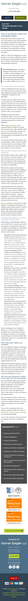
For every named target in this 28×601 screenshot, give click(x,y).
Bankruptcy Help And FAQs (12, 433)
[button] (7, 18)
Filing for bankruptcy (7, 203)
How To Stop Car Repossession (13, 444)
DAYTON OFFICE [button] (14, 556)
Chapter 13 (4, 131)
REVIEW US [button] (14, 578)
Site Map (12, 592)
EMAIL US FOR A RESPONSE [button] (13, 530)
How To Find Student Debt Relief (13, 478)
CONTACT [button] (21, 17)
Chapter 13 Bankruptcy (11, 440)
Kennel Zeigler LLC (13, 588)
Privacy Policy (20, 592)
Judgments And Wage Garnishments (14, 447)
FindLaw (14, 596)
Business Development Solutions (13, 594)
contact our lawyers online (18, 412)
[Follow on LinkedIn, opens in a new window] (14, 567)
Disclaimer (6, 592)
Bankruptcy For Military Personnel (14, 451)
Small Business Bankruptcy (12, 465)
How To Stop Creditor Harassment (14, 474)
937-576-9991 (14, 11)
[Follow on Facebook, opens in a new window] (10, 567)
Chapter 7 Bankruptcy (10, 437)
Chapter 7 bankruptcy (10, 125)
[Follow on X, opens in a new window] (17, 567)
